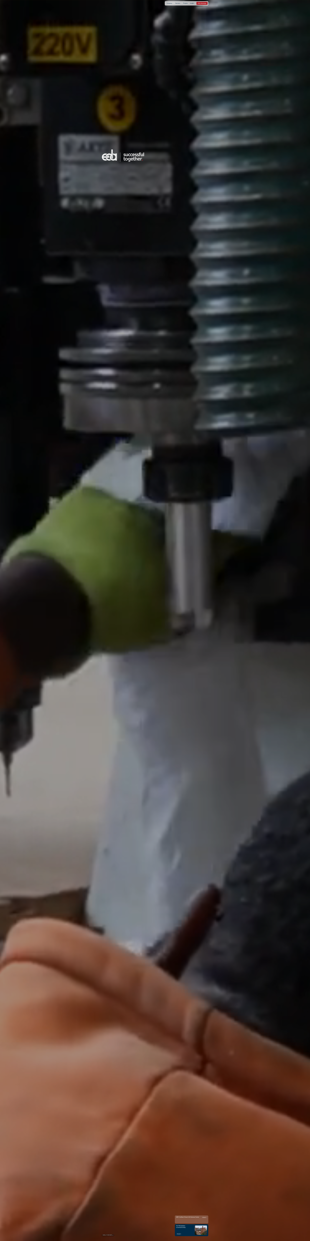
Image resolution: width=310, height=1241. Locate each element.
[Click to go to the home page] (105, 3)
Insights (192, 3)
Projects (185, 3)
